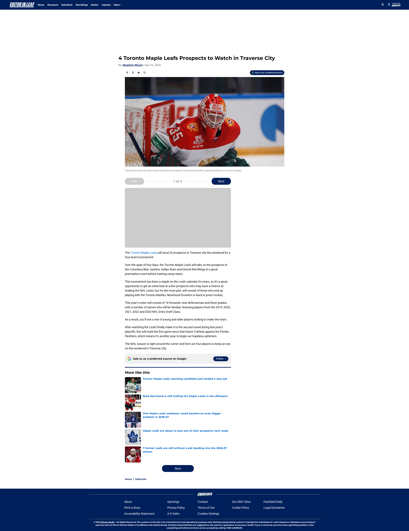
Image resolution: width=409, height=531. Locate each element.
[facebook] (389, 4)
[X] (382, 4)
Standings (82, 4)
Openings (173, 501)
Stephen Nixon (133, 65)
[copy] (144, 72)
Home (128, 479)
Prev (134, 181)
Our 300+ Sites (241, 501)
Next (221, 181)
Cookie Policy (240, 507)
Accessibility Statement (139, 513)
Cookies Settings (208, 513)
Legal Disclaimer (274, 507)
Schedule (66, 4)
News (41, 4)
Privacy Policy (176, 507)
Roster (95, 4)
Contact (203, 501)
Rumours (52, 4)
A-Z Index (173, 513)
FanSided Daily (273, 501)
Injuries (106, 4)
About (128, 501)
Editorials (140, 479)
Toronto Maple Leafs (143, 252)
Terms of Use (206, 507)
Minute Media (108, 522)
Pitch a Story (132, 507)
